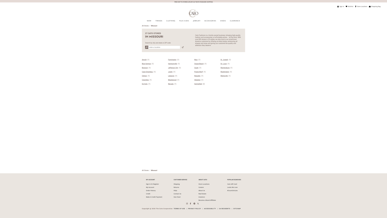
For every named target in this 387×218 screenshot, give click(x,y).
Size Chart (177, 197)
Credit (148, 194)
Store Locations (204, 184)
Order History (151, 190)
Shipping (177, 184)
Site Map (237, 208)
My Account (150, 187)
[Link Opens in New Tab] (188, 203)
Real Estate (202, 194)
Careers (201, 187)
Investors (202, 197)
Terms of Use (179, 208)
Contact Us (177, 194)
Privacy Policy (194, 208)
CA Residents (224, 208)
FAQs (175, 190)
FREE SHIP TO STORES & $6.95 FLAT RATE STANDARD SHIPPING (193, 2)
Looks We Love (232, 187)
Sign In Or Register (152, 184)
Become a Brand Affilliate (207, 200)
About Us (202, 190)
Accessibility (210, 208)
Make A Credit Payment (154, 197)
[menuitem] (149, 20)
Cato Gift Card (232, 184)
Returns (176, 187)
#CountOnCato (232, 190)
